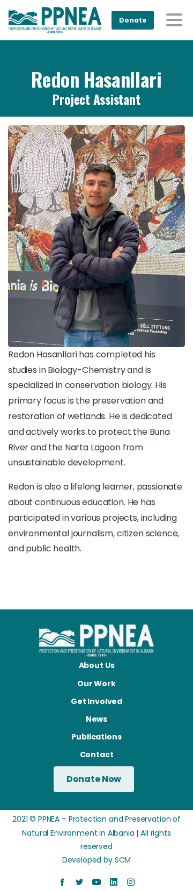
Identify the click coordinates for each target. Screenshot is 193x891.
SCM (123, 859)
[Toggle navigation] (174, 20)
